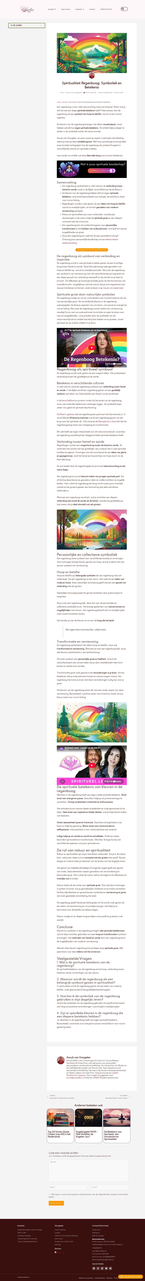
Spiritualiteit (73, 102)
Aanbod (51, 9)
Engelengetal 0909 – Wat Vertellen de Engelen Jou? (87, 1134)
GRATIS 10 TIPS (106, 9)
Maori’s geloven (67, 414)
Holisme (64, 102)
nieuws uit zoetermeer (113, 288)
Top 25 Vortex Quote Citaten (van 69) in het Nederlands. (59, 1134)
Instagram (81, 1075)
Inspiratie (78, 9)
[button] (26, 25)
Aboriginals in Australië (109, 422)
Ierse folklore (68, 401)
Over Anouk (65, 9)
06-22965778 (96, 1078)
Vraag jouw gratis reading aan (91, 250)
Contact (92, 9)
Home (59, 102)
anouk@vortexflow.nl (75, 1078)
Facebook (70, 1075)
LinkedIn (114, 1073)
